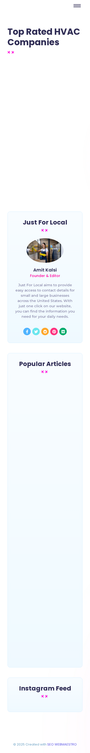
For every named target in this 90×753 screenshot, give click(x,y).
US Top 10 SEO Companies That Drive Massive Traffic (44, 644)
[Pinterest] (54, 331)
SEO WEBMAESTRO (62, 744)
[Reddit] (45, 331)
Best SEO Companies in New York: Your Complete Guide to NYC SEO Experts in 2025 (44, 458)
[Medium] (63, 331)
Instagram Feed (45, 688)
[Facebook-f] (27, 331)
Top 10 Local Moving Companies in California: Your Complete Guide (43, 554)
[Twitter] (36, 331)
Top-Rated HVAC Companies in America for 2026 (38, 148)
